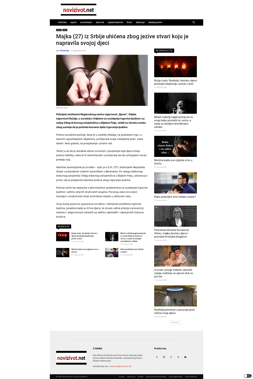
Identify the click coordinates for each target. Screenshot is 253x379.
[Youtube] (185, 357)
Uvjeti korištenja (191, 376)
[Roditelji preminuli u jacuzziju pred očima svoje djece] (175, 295)
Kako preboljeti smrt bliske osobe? (175, 196)
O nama (122, 376)
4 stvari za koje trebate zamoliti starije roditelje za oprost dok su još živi (173, 273)
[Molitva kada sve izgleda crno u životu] (62, 252)
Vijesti (73, 22)
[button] (194, 22)
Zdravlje (140, 22)
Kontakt (140, 376)
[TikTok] (171, 357)
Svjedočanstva (115, 22)
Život (129, 22)
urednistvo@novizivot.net (120, 366)
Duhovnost (86, 22)
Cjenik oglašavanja (176, 376)
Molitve (100, 22)
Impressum (131, 376)
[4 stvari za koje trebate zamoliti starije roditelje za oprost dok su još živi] (175, 256)
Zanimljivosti (155, 22)
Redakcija (64, 50)
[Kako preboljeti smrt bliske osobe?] (111, 252)
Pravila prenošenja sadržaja (156, 376)
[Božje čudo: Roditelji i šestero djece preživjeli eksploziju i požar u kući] (62, 236)
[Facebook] (156, 357)
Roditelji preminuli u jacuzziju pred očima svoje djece (174, 311)
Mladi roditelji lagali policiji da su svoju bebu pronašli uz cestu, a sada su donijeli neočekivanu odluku (173, 122)
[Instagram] (164, 357)
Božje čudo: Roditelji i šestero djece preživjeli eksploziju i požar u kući (84, 236)
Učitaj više (174, 322)
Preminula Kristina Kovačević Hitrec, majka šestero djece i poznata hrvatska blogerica (171, 233)
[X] (178, 357)
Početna (62, 22)
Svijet (65, 30)
